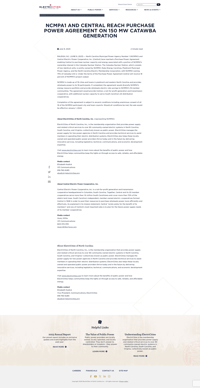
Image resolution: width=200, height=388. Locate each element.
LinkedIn (104, 376)
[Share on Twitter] (49, 171)
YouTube (95, 376)
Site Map (123, 371)
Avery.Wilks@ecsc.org (66, 227)
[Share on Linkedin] (49, 176)
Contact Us (108, 371)
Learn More (98, 351)
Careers (76, 371)
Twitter (100, 376)
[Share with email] (49, 181)
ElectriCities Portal (125, 4)
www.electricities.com (71, 150)
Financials (91, 371)
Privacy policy (123, 381)
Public (95, 10)
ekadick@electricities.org (68, 173)
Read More (58, 347)
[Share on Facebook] (49, 166)
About (75, 10)
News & (151, 10)
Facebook (91, 376)
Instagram (109, 376)
